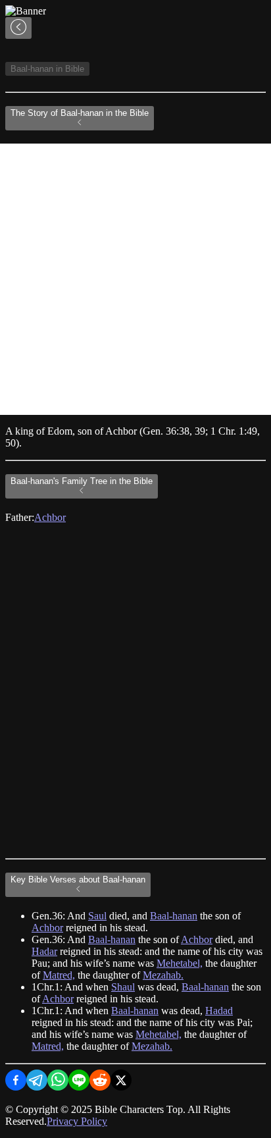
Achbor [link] (50, 517)
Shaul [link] (123, 986)
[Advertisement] (135, 279)
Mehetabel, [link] (180, 963)
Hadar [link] (44, 951)
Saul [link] (97, 915)
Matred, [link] (59, 975)
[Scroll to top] (18, 28)
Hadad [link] (219, 1010)
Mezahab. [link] (163, 975)
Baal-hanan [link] (173, 915)
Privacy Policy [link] (77, 1121)
